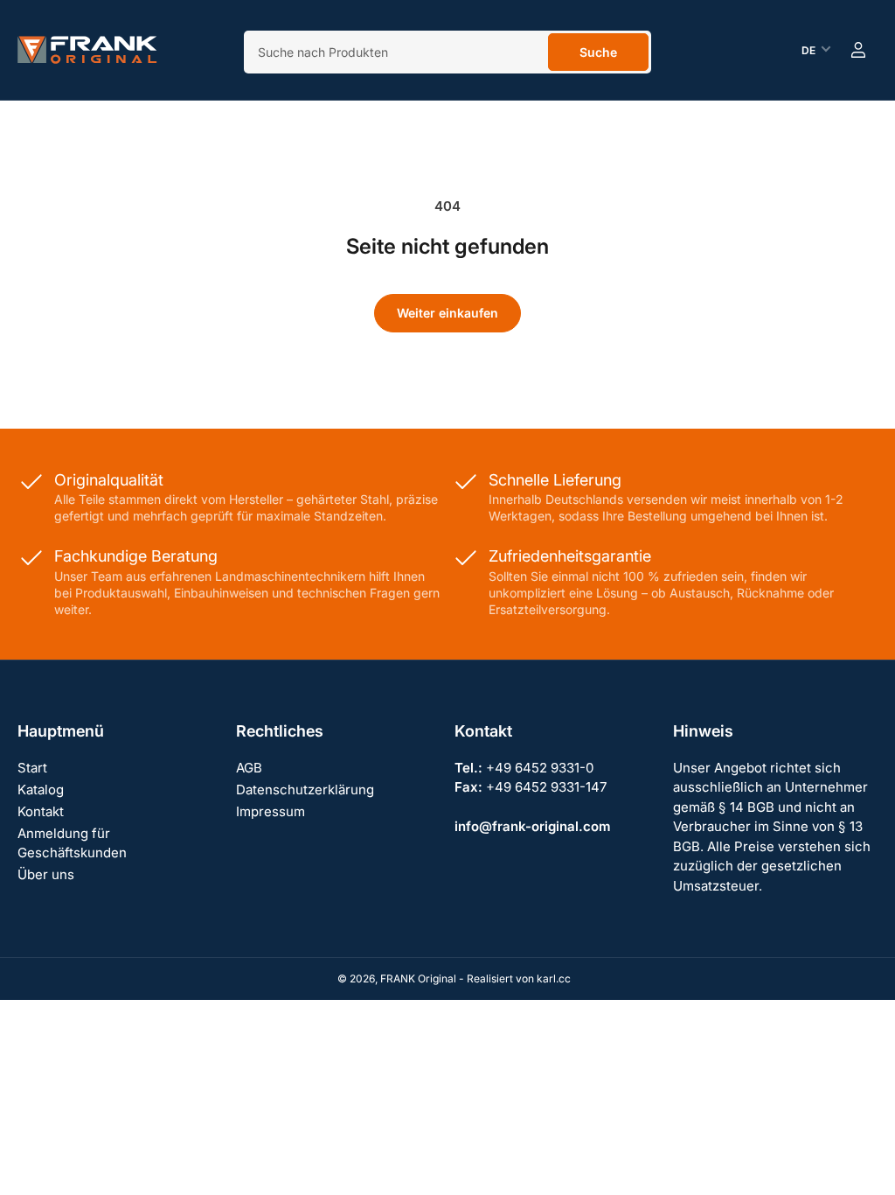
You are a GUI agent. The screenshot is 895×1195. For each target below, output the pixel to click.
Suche (598, 52)
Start (32, 767)
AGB (249, 767)
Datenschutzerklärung (305, 789)
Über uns (45, 874)
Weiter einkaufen (447, 312)
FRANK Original (418, 978)
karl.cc (554, 978)
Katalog (40, 789)
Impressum (270, 811)
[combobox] (447, 52)
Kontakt (40, 811)
